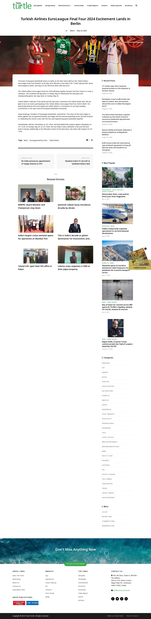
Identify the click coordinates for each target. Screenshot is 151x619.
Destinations (64, 6)
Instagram (121, 598)
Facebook (113, 598)
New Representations (110, 447)
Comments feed (108, 521)
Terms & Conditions (115, 616)
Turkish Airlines (54, 140)
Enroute (105, 400)
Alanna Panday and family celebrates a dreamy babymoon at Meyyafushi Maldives (117, 132)
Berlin (26, 140)
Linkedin (126, 598)
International (108, 423)
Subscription (116, 6)
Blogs (104, 377)
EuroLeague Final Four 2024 (38, 140)
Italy (104, 433)
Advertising (16, 579)
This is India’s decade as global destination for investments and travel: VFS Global (73, 237)
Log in (104, 512)
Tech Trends (107, 479)
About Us (15, 583)
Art (103, 368)
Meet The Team (18, 576)
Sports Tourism (108, 474)
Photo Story (107, 456)
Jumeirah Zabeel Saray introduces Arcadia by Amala (74, 206)
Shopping (106, 465)
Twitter (117, 598)
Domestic (105, 263)
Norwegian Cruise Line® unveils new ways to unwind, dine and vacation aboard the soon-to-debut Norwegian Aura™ (116, 102)
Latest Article (117, 190)
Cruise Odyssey (108, 386)
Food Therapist (108, 414)
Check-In (105, 382)
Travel (104, 488)
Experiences (106, 190)
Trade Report (92, 6)
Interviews (79, 6)
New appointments (109, 442)
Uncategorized (108, 498)
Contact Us (16, 586)
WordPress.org (108, 526)
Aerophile (38, 6)
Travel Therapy (108, 191)
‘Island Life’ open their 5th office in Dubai (35, 268)
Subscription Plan (18, 590)
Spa (103, 470)
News (113, 226)
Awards (105, 372)
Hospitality (50, 6)
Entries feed (107, 517)
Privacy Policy (133, 616)
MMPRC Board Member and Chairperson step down (31, 206)
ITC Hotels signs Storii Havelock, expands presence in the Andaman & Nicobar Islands (116, 88)
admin (72, 31)
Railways (105, 460)
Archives (128, 6)
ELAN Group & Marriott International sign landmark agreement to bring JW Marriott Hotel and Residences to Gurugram (116, 146)
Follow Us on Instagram (75, 564)
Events (104, 6)
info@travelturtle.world (121, 590)
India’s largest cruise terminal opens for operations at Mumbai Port (35, 237)
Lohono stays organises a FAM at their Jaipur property (74, 268)
